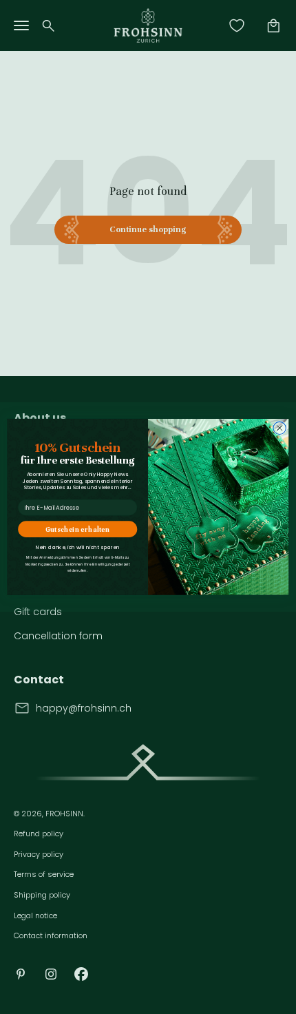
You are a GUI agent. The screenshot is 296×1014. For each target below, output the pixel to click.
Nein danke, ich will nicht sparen (78, 547)
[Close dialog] (279, 428)
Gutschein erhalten (77, 529)
